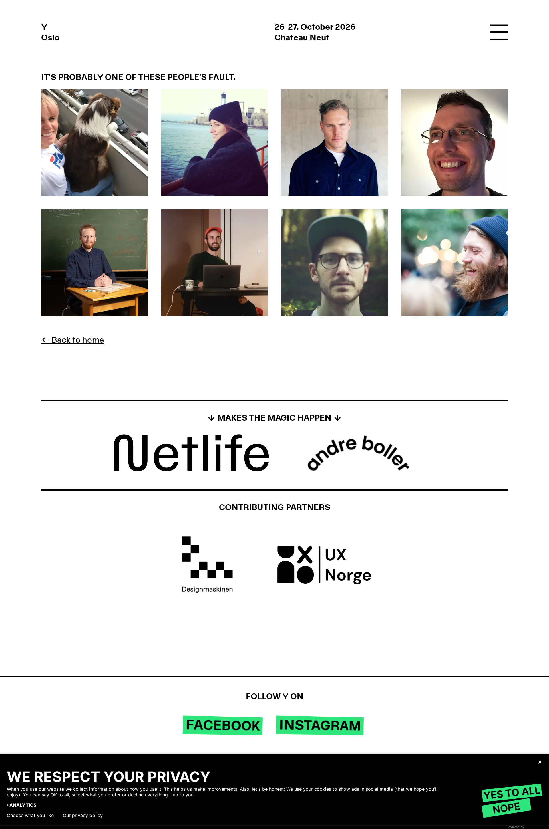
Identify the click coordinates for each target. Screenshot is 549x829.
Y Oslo (50, 32)
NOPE (506, 808)
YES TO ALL (512, 793)
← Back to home (72, 340)
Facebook (223, 725)
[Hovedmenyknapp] (499, 33)
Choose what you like (30, 815)
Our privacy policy (83, 815)
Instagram (320, 725)
